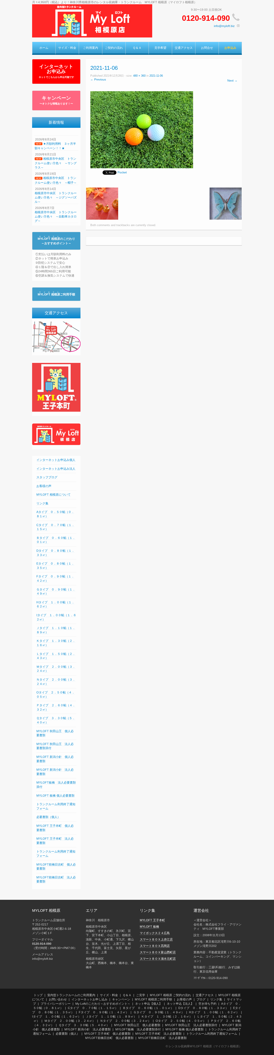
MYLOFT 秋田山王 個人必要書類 (137, 1025)
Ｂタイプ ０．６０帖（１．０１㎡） (148, 1008)
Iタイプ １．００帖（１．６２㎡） (56, 1016)
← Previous (98, 79)
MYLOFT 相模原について (53, 494)
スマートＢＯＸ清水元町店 (158, 958)
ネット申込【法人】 (180, 1003)
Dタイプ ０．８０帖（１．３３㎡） (203, 1008)
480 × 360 (139, 75)
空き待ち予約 (207, 1003)
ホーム (43, 47)
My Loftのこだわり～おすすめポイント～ (102, 1003)
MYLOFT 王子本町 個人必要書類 (107, 1033)
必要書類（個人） (48, 817)
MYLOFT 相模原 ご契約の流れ (170, 995)
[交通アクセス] (56, 336)
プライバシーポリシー (56, 1003)
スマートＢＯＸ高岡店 (155, 946)
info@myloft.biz (224, 26)
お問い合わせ (58, 999)
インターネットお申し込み (89, 999)
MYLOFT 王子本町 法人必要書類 (158, 1033)
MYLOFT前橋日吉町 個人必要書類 (109, 1038)
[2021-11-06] (141, 129)
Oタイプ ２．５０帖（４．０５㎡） (181, 1020)
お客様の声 (43, 486)
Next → (232, 80)
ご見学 (140, 995)
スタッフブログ (46, 477)
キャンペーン (56, 100)
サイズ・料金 (67, 47)
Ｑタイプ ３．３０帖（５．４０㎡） (84, 1025)
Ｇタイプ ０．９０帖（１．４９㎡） (158, 1012)
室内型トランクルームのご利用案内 (71, 995)
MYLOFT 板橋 (149, 926)
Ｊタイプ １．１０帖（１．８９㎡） (111, 1016)
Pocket (122, 172)
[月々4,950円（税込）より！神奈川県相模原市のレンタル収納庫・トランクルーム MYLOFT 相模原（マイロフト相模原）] (92, 20)
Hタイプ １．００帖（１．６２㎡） (214, 1012)
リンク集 (42, 503)
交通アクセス (184, 47)
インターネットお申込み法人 (55, 468)
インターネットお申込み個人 (55, 460)
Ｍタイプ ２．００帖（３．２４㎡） (69, 1020)
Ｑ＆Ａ (137, 47)
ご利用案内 (90, 47)
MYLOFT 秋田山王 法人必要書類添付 (191, 1025)
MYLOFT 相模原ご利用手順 (153, 999)
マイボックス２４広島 (155, 933)
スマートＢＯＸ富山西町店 (158, 952)
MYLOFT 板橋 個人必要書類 (55, 795)
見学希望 (160, 47)
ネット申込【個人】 (148, 1003)
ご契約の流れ (114, 47)
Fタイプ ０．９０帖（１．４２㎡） (104, 1012)
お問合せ (207, 47)
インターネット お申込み (56, 71)
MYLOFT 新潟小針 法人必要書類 (87, 1029)
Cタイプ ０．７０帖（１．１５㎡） (93, 1008)
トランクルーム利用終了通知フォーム (211, 1033)
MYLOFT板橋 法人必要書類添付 (138, 1029)
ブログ (201, 999)
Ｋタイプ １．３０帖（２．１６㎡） (166, 1016)
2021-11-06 (156, 75)
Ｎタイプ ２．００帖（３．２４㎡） (125, 1020)
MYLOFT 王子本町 (152, 920)
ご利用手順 (56, 294)
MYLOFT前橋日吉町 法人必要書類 (162, 1038)
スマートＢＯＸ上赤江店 (156, 939)
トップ (38, 995)
